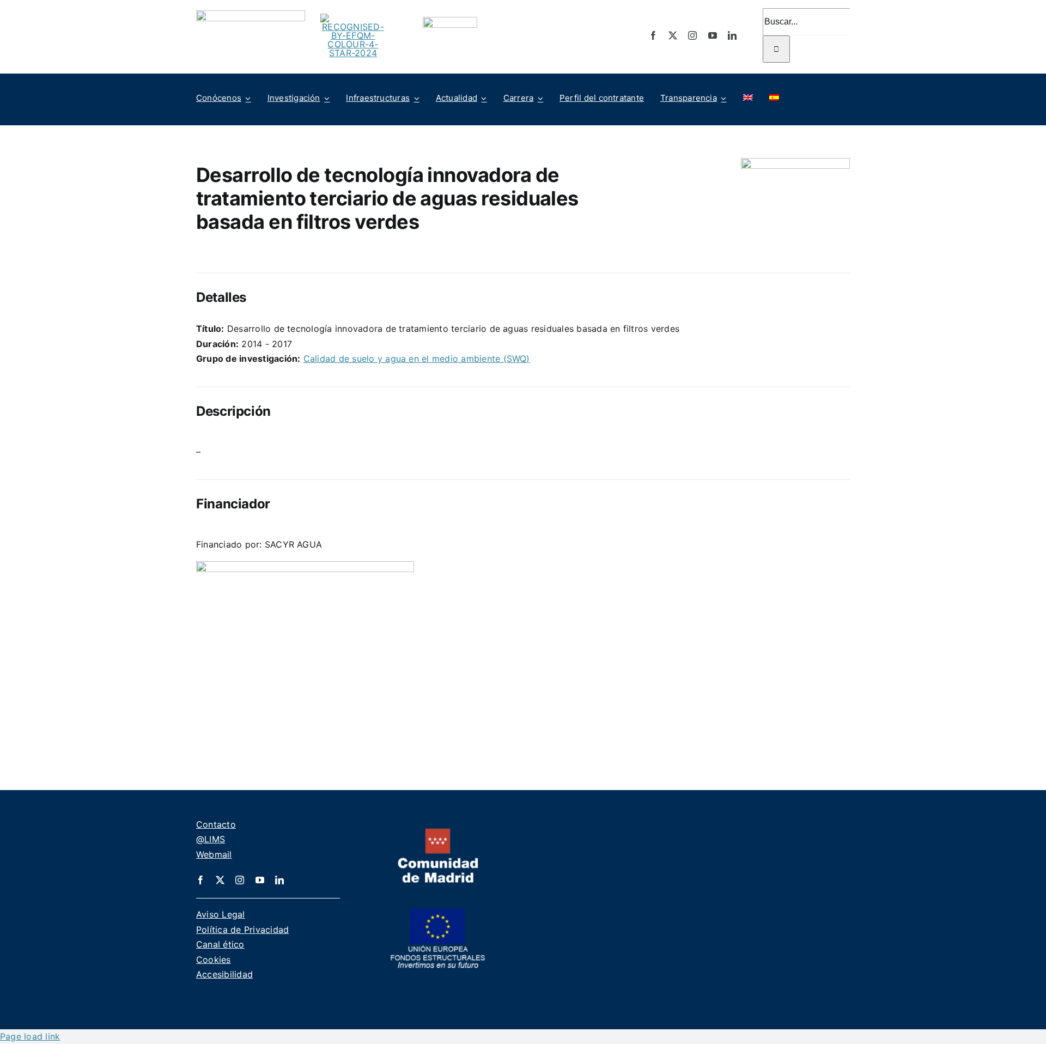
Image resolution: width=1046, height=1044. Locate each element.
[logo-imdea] (250, 14)
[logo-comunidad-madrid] (438, 832)
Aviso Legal (220, 914)
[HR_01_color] (450, 21)
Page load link (30, 1036)
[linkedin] (732, 35)
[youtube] (712, 35)
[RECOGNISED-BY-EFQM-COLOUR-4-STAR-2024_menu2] (353, 18)
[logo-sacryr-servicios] (305, 565)
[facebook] (653, 35)
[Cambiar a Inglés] (748, 98)
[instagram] (692, 35)
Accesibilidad (224, 974)
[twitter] (672, 35)
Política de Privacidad (242, 929)
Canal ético (220, 944)
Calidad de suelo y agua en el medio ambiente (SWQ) (416, 358)
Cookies (213, 959)
